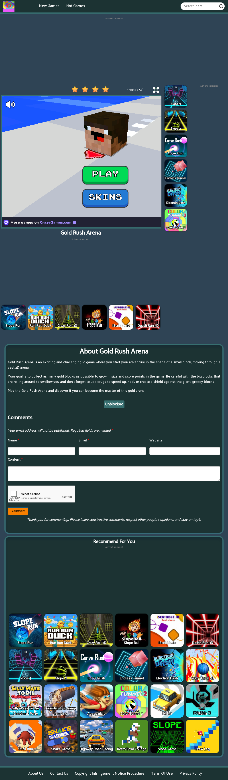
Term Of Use (162, 773)
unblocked (114, 404)
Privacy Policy (190, 773)
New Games (49, 6)
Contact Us (59, 773)
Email (84, 440)
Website (156, 440)
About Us (35, 773)
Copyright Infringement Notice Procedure (110, 773)
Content (15, 460)
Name (13, 440)
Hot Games (75, 6)
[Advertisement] (114, 52)
